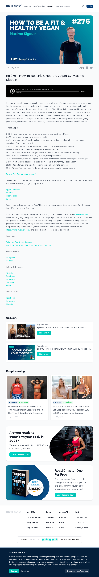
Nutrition (50, 522)
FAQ (77, 512)
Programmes (32, 522)
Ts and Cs (79, 522)
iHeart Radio (11, 196)
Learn (49, 6)
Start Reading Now (65, 495)
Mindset (49, 528)
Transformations (39, 6)
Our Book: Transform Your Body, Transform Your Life (28, 245)
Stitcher (9, 193)
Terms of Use (81, 517)
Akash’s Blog (64, 512)
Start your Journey (63, 6)
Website (10, 273)
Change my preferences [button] (77, 571)
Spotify (9, 199)
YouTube (10, 282)
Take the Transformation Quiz (19, 242)
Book (61, 522)
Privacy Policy (81, 528)
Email (8, 286)
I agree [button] (14, 571)
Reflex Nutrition (81, 214)
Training (50, 517)
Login (90, 6)
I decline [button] (25, 571)
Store (61, 528)
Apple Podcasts (13, 190)
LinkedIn (9, 304)
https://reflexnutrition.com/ (18, 230)
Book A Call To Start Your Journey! (21, 174)
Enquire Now (32, 528)
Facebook (10, 276)
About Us (27, 6)
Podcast (9, 261)
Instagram (10, 258)
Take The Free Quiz (20, 454)
